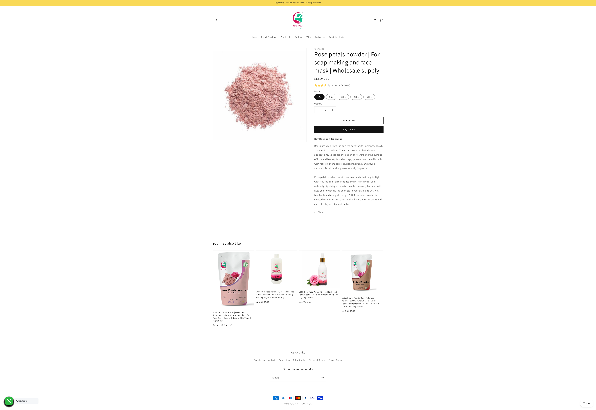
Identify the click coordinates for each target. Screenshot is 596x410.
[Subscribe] (322, 377)
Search (257, 360)
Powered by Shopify (304, 404)
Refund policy (300, 360)
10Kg (343, 97)
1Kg (319, 97)
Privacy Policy (335, 360)
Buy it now (349, 129)
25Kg (356, 97)
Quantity (318, 104)
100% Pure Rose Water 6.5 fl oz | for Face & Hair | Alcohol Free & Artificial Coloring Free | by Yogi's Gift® (318, 295)
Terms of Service (317, 360)
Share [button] (321, 212)
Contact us (284, 360)
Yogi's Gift (293, 404)
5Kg (331, 97)
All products (270, 360)
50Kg (369, 97)
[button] (216, 20)
